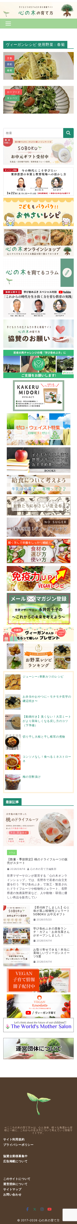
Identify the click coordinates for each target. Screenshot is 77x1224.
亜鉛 (9, 64)
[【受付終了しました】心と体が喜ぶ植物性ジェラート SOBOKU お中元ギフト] (16, 915)
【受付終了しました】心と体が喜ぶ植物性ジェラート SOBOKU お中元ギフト (51, 911)
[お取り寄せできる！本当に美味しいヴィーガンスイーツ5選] (16, 957)
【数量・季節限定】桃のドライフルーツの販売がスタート (37, 861)
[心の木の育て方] (38, 4)
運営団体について (15, 1184)
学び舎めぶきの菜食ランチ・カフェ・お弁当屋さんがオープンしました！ (51, 932)
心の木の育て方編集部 (43, 868)
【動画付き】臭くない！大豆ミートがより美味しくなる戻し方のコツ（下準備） (47, 721)
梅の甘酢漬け (32, 776)
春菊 (9, 70)
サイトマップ (12, 1189)
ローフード (13, 92)
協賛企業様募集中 (15, 1156)
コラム (12, 852)
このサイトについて (17, 1178)
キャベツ (12, 98)
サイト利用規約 (14, 1139)
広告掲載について (15, 1161)
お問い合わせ (12, 1194)
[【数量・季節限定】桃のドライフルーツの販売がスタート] (38, 827)
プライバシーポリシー (18, 1144)
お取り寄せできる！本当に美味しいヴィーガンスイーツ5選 (51, 953)
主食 (9, 58)
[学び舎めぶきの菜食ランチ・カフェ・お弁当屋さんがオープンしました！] (16, 936)
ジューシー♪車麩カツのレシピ (43, 676)
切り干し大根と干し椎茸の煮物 (44, 736)
